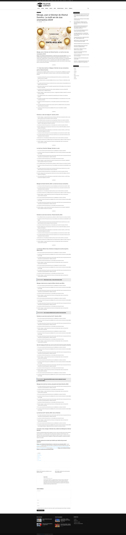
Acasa (75, 68)
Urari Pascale (39, 460)
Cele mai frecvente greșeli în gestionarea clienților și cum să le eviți (80, 52)
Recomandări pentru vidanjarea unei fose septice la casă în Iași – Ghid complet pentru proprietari (81, 22)
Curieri (75, 69)
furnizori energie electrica (57, 446)
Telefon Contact (42, 534)
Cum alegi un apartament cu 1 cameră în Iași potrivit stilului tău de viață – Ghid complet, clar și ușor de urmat (81, 34)
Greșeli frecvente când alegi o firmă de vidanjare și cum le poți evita (81, 19)
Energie (75, 71)
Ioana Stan (40, 21)
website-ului (39, 445)
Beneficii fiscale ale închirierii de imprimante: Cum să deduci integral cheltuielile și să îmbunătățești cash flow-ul (81, 27)
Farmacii (75, 78)
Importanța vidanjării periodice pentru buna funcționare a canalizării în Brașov (80, 46)
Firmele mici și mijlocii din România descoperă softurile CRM (81, 58)
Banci (75, 74)
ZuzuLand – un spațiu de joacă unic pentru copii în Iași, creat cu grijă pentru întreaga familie (81, 61)
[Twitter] (40, 24)
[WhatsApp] (44, 24)
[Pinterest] (42, 24)
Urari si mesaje (39, 12)
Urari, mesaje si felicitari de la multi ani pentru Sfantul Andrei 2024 (62, 472)
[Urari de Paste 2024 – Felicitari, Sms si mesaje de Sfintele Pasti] (57, 525)
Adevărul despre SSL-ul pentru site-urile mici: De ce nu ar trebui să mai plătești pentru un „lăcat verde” (81, 15)
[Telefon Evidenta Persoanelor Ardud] (39, 520)
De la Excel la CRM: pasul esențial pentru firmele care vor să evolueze (81, 55)
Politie (75, 77)
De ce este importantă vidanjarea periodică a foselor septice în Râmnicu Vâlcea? (81, 31)
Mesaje (39, 456)
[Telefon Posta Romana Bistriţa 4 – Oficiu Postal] (39, 525)
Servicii (75, 72)
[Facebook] (38, 24)
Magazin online (76, 75)
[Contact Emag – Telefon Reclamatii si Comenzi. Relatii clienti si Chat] (57, 520)
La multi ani (39, 454)
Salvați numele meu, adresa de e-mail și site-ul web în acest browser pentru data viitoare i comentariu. (54, 508)
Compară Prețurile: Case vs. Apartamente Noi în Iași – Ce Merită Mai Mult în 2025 (81, 38)
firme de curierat (50, 446)
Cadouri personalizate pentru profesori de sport (81, 43)
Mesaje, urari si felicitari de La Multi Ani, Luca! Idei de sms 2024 (44, 472)
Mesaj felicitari (39, 455)
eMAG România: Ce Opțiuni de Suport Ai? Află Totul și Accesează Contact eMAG (81, 41)
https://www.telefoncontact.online (48, 478)
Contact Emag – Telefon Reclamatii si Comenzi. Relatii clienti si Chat (65, 520)
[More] (47, 24)
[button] (88, 8)
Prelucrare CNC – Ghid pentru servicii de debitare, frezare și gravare (80, 49)
